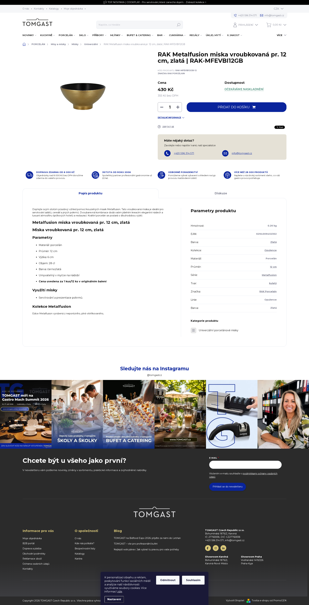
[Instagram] (216, 548)
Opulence (270, 250)
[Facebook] (208, 548)
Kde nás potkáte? (84, 543)
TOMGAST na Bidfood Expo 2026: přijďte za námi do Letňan (147, 538)
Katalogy (54, 8)
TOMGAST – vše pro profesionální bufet (136, 543)
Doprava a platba (32, 548)
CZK (276, 8)
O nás (26, 8)
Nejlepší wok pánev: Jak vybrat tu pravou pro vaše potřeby (146, 549)
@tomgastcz (154, 375)
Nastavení (114, 599)
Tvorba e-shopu (260, 600)
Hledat (178, 24)
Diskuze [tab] (221, 193)
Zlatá (273, 242)
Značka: (171, 73)
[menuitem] (30, 35)
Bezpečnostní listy (85, 548)
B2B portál (28, 543)
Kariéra (78, 558)
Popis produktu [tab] (90, 193)
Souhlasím (193, 580)
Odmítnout (167, 580)
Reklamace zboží (32, 558)
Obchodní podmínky (34, 553)
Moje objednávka (73, 8)
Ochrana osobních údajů (36, 563)
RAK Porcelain (268, 291)
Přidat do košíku (234, 107)
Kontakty (39, 8)
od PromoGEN (278, 600)
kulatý (273, 283)
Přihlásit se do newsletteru (228, 486)
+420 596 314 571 (184, 153)
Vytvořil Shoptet (235, 600)
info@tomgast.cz (242, 153)
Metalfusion (269, 275)
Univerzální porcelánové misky (218, 330)
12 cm (273, 266)
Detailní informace (169, 117)
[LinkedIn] (223, 548)
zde (119, 591)
